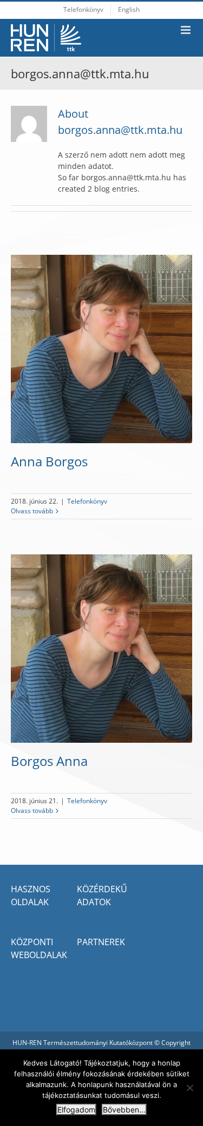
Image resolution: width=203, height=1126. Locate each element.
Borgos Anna (49, 761)
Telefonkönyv (87, 501)
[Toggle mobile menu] (186, 30)
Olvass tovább (32, 510)
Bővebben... (124, 1109)
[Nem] (189, 1087)
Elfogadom (76, 1109)
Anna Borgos (49, 461)
